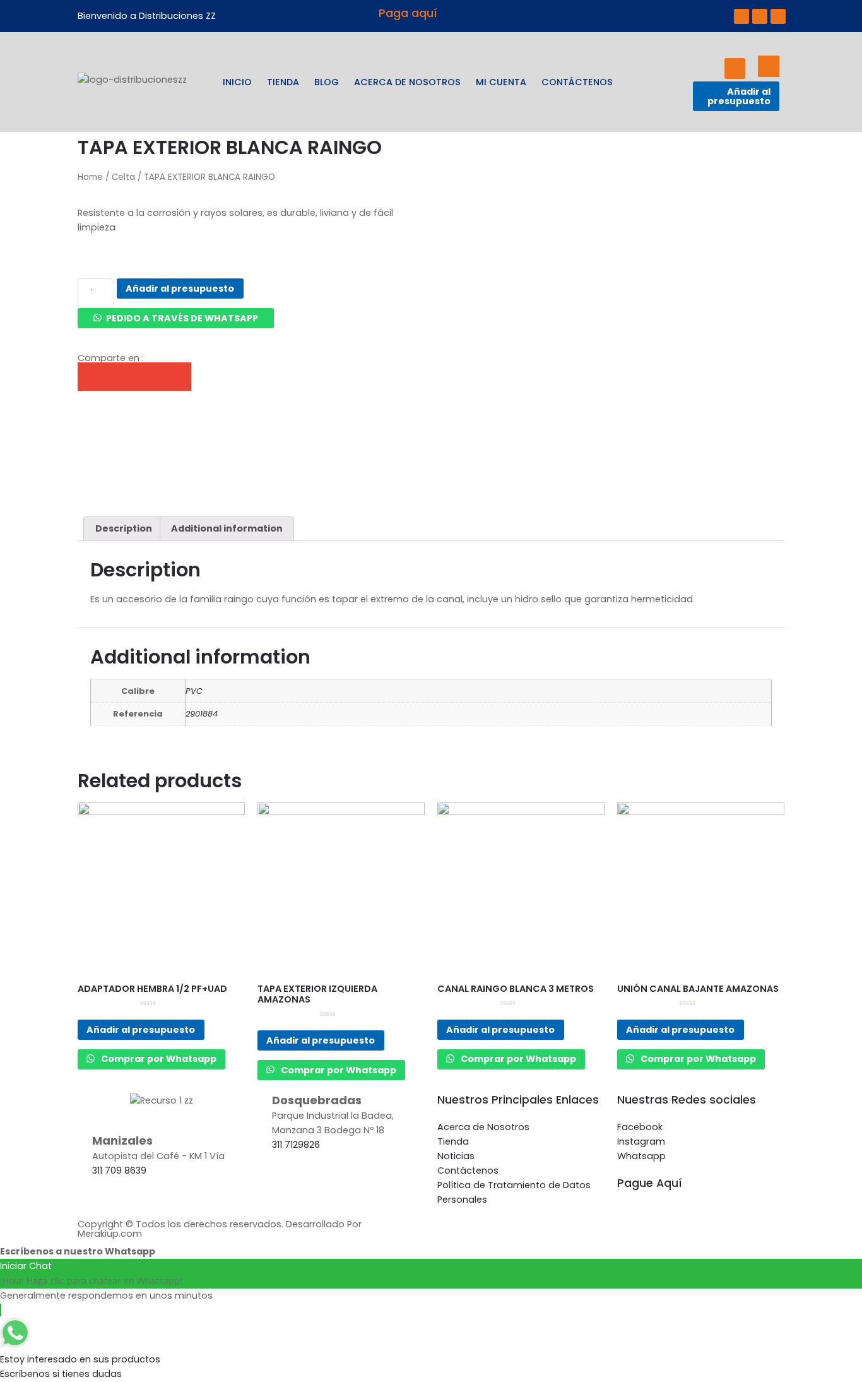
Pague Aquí (649, 1183)
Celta (123, 177)
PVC (194, 691)
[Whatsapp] (778, 16)
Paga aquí (408, 13)
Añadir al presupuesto (738, 96)
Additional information (227, 528)
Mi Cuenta (501, 82)
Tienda (283, 82)
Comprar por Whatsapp (157, 1058)
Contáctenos (577, 82)
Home (90, 177)
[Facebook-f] (741, 16)
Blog (326, 82)
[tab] (123, 528)
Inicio (237, 82)
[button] (176, 318)
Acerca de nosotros (407, 82)
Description (123, 528)
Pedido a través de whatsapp (182, 318)
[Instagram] (759, 16)
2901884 (202, 714)
